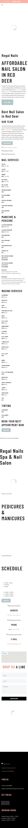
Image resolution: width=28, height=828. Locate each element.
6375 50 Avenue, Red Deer (14, 615)
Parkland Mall (8, 91)
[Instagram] (26, 1)
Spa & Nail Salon (9, 129)
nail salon (18, 89)
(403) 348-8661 (6, 1)
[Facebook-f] (3, 803)
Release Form (16, 1)
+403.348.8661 (16, 629)
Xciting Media (10, 771)
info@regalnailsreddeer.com (14, 644)
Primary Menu (25, 5)
